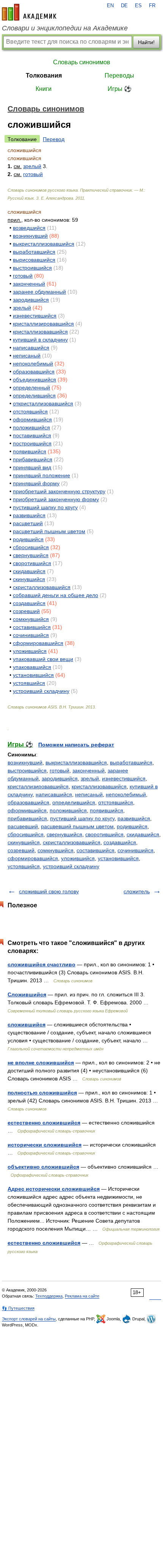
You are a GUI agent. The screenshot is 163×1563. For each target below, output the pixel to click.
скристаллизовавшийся (42, 587)
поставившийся (32, 435)
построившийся (32, 443)
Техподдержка (49, 1296)
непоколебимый (33, 364)
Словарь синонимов (81, 62)
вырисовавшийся (34, 260)
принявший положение (41, 475)
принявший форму (36, 483)
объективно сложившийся (43, 1167)
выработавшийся (34, 252)
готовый (33, 174)
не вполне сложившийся (41, 1062)
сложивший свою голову (49, 891)
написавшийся (31, 348)
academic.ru (29, 12)
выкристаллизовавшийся (43, 244)
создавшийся (29, 603)
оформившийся (32, 419)
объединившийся (34, 379)
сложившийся (26, 1024)
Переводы (119, 75)
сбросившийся (31, 547)
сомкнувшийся (31, 619)
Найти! (146, 42)
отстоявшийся (30, 411)
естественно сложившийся (44, 1123)
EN (110, 5)
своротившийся (32, 563)
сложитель (137, 891)
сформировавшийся (38, 643)
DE (124, 5)
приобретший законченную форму (56, 499)
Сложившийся (27, 994)
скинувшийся (29, 579)
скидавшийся (29, 571)
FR (152, 5)
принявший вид (32, 467)
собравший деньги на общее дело (55, 595)
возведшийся (29, 228)
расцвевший (23, 826)
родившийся (28, 539)
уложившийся (30, 651)
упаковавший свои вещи (43, 659)
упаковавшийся (32, 667)
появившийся (29, 451)
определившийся (34, 395)
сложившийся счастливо (41, 964)
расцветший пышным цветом (49, 531)
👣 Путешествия (18, 1308)
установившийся (33, 675)
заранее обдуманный (39, 292)
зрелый (32, 166)
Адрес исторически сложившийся (54, 1189)
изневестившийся (34, 316)
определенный (31, 387)
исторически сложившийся (45, 1145)
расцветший (28, 523)
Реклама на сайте (82, 1296)
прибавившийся (32, 459)
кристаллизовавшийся (40, 332)
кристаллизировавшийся (43, 324)
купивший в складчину (40, 340)
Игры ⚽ (120, 89)
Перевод (53, 139)
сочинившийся (31, 635)
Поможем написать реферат (76, 745)
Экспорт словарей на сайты (29, 1319)
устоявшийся (29, 683)
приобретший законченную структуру (59, 491)
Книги (44, 89)
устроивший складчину (41, 691)
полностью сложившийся (42, 1093)
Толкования (44, 75)
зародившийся (31, 300)
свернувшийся (31, 555)
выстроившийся (32, 268)
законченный (29, 284)
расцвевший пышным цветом (77, 826)
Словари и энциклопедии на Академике (65, 28)
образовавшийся (34, 372)
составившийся (32, 627)
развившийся (29, 515)
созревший (26, 611)
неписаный (27, 356)
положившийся (31, 427)
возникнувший (30, 236)
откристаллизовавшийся (43, 403)
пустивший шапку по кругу (45, 507)
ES (138, 5)
